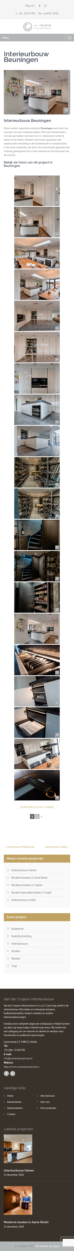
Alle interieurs (47, 1096)
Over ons (45, 1102)
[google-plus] (46, 5)
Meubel (15, 958)
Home (10, 1096)
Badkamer (17, 928)
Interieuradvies (15, 1108)
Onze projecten (48, 1108)
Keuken (15, 951)
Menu (5, 37)
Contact (11, 1114)
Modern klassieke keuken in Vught (31, 892)
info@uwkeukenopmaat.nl (18, 1058)
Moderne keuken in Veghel (26, 885)
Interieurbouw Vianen (23, 870)
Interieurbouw (19, 943)
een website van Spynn (47, 1246)
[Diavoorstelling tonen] (37, 807)
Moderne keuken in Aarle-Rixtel (29, 877)
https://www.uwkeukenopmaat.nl (21, 1066)
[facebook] (39, 5)
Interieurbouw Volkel (57, 846)
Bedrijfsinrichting (21, 936)
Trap (14, 966)
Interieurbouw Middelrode (19, 846)
